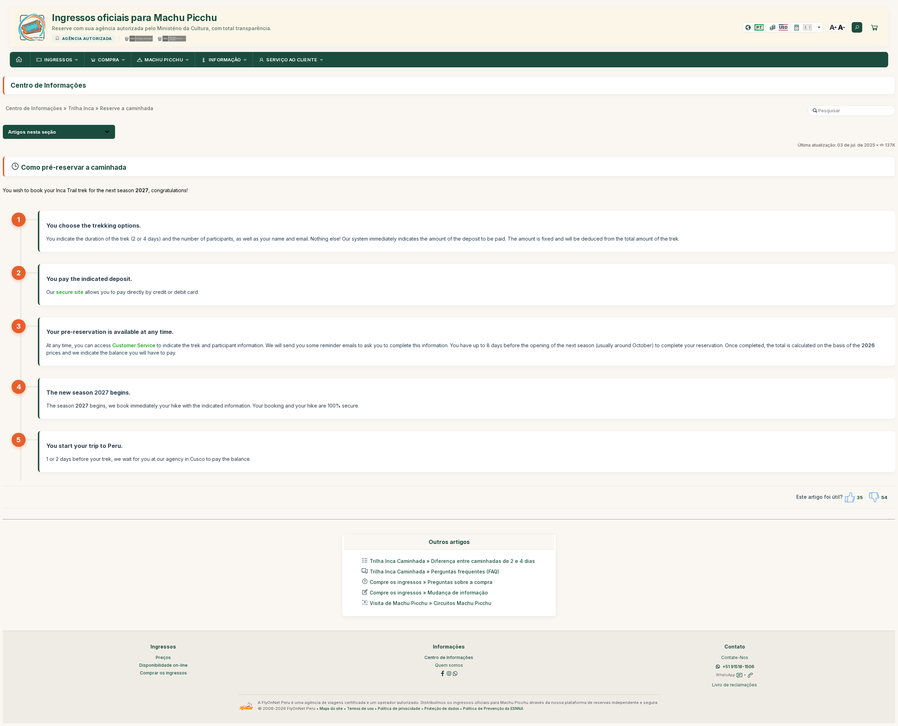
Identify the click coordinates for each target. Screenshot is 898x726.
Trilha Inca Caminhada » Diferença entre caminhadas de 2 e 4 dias (452, 561)
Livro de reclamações (734, 684)
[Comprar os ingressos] (874, 27)
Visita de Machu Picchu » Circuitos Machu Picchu (430, 603)
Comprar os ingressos (163, 672)
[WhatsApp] (455, 672)
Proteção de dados (441, 708)
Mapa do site (331, 708)
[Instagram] (449, 672)
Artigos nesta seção (32, 132)
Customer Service (133, 345)
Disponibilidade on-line (163, 665)
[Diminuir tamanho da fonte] (841, 27)
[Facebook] (443, 672)
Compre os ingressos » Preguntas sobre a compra (431, 582)
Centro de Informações (34, 108)
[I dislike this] (874, 497)
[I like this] (849, 497)
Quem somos (449, 665)
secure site (69, 292)
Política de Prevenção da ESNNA (493, 708)
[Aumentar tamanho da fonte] (833, 27)
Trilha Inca (81, 108)
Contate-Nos (734, 657)
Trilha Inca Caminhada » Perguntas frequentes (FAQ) (434, 571)
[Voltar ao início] (20, 59)
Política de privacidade (399, 708)
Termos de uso (360, 708)
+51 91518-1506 (738, 666)
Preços (163, 657)
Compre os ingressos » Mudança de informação (429, 593)
